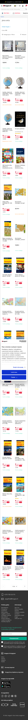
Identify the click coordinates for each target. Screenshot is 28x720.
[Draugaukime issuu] (15, 696)
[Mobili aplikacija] (6, 686)
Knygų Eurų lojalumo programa (14, 672)
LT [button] (16, 5)
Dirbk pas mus (18, 618)
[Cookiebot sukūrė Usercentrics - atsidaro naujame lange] (19, 341)
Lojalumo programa (6, 620)
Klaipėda (3, 660)
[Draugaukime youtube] (12, 696)
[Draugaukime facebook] (2, 696)
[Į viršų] (24, 709)
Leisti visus (14, 372)
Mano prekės (4, 612)
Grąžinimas (4, 610)
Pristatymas (4, 609)
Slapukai (17, 610)
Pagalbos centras (5, 614)
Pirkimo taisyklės (19, 609)
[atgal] (3, 586)
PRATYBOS (6, 13)
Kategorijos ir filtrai (9, 34)
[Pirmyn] (24, 586)
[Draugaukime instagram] (6, 696)
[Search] (26, 9)
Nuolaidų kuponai (5, 621)
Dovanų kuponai (5, 618)
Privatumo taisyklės (19, 612)
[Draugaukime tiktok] (9, 696)
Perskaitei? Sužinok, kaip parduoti (6, 616)
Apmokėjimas (4, 607)
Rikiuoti (24, 34)
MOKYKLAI (17, 13)
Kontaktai (17, 614)
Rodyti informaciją (18, 367)
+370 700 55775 (9, 594)
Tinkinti (13, 377)
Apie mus (17, 607)
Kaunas (3, 658)
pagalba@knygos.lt (11, 599)
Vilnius (2, 657)
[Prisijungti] (23, 6)
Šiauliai (3, 661)
